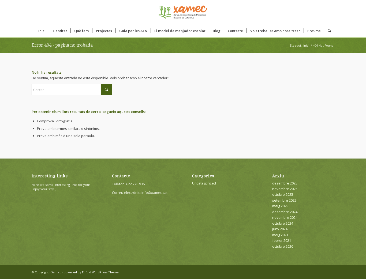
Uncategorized (204, 183)
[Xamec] (183, 12)
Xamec (56, 272)
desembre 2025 (284, 183)
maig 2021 (280, 234)
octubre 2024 (282, 223)
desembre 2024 (284, 211)
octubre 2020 (282, 246)
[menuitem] (42, 30)
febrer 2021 (281, 240)
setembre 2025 (284, 200)
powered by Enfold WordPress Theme (91, 272)
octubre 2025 (282, 194)
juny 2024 (279, 229)
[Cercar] (327, 30)
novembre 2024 (284, 217)
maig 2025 (280, 205)
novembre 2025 (284, 188)
